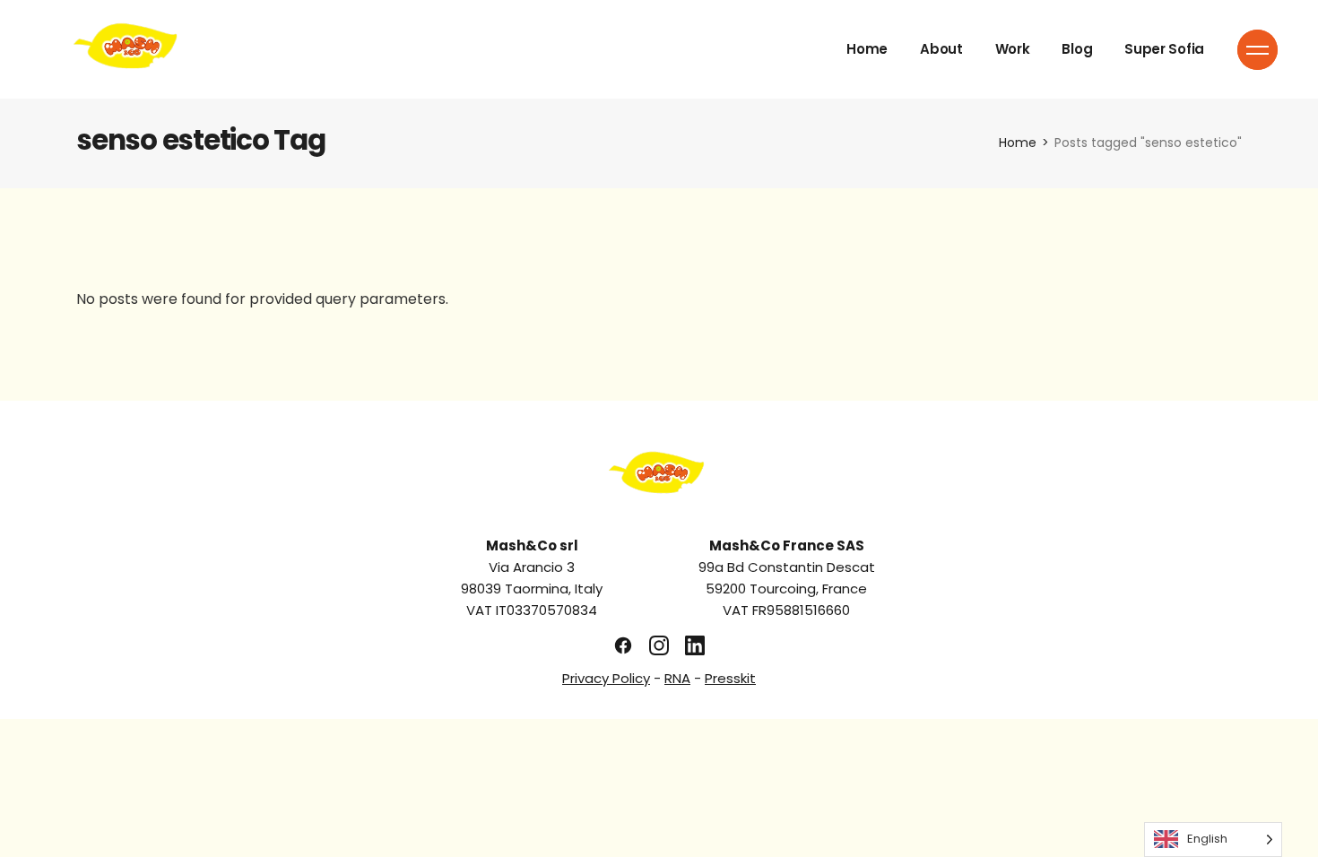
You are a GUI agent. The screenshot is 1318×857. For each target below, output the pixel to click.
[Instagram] (659, 645)
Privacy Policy (606, 678)
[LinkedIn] (695, 645)
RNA (677, 678)
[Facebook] (623, 645)
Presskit (730, 678)
